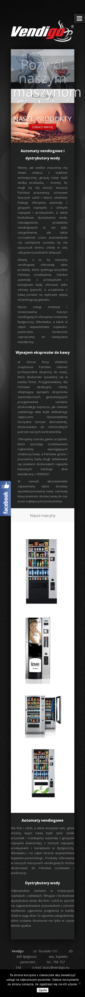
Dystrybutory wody (42, 882)
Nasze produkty (42, 118)
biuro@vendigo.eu (56, 967)
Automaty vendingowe (42, 820)
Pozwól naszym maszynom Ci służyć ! (47, 91)
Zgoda (43, 990)
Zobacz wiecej (42, 127)
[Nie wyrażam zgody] (79, 983)
